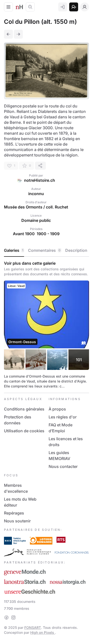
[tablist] (46, 250)
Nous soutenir (17, 520)
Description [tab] (76, 250)
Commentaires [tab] (44, 250)
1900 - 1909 (48, 233)
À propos (57, 409)
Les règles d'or (63, 416)
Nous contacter (63, 466)
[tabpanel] (46, 325)
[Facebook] (6, 617)
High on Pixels (42, 632)
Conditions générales (24, 409)
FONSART (32, 627)
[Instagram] (13, 617)
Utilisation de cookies (24, 430)
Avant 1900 (24, 233)
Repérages (14, 513)
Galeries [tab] (13, 250)
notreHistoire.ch (39, 180)
